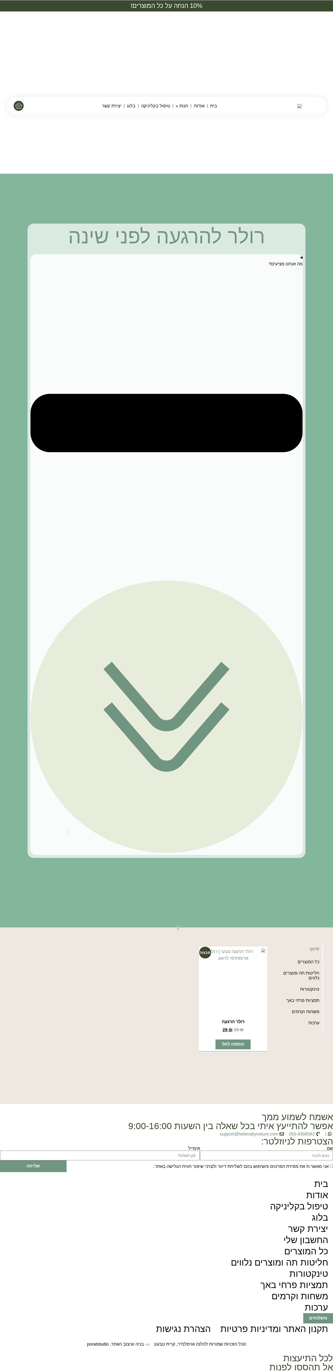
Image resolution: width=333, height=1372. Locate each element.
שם (330, 1148)
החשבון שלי (306, 1240)
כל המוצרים (308, 961)
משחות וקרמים (305, 1011)
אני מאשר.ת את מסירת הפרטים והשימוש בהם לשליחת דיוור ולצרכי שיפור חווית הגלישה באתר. (241, 1166)
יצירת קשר (111, 106)
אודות (199, 106)
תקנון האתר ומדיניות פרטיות (274, 1329)
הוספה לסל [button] (233, 1044)
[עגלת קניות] (18, 106)
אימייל (194, 1148)
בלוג (131, 106)
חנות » (182, 106)
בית (213, 106)
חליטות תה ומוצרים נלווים (301, 975)
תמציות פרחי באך (302, 1000)
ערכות (313, 1022)
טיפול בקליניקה (155, 106)
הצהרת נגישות (183, 1329)
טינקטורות (309, 989)
